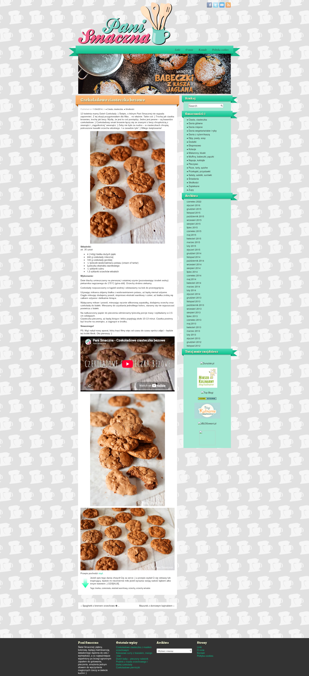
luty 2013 (191, 334)
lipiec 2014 (192, 271)
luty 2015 (191, 245)
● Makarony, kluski (196, 152)
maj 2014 (191, 279)
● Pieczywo (192, 164)
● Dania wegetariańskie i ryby (202, 130)
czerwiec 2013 (194, 319)
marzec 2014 (193, 286)
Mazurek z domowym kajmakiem (156, 605)
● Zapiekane (193, 186)
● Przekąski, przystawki (198, 171)
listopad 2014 (193, 257)
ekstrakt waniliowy (119, 588)
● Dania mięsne (195, 127)
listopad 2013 (193, 301)
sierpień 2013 (194, 312)
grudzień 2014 (194, 253)
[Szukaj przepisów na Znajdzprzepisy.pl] (207, 392)
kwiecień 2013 (194, 327)
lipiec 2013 (192, 316)
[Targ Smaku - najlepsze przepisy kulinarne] (207, 437)
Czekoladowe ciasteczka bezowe (112, 100)
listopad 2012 (193, 345)
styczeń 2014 (193, 293)
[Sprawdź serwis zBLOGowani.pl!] (207, 423)
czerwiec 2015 (194, 231)
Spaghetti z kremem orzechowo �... (101, 605)
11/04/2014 (98, 109)
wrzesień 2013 (194, 308)
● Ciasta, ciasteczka (114, 109)
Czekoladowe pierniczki (128, 667)
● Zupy (190, 189)
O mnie (189, 49)
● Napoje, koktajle (196, 160)
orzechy (131, 588)
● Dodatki (191, 141)
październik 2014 (195, 260)
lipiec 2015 (192, 227)
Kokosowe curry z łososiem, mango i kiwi (134, 654)
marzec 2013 (193, 330)
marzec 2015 (193, 242)
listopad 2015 (193, 212)
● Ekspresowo (194, 145)
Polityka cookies (220, 49)
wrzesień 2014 (194, 264)
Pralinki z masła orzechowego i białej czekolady (132, 663)
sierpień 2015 (194, 223)
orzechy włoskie (143, 588)
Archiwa (160, 646)
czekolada (106, 588)
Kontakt (203, 49)
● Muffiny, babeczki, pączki (200, 156)
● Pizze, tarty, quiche (197, 167)
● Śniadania (193, 178)
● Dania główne (195, 123)
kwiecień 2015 (194, 238)
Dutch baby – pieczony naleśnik (132, 658)
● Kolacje (191, 149)
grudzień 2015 (194, 208)
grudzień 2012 (194, 342)
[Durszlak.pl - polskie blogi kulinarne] (207, 363)
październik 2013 (195, 305)
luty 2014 (191, 290)
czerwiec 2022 (194, 201)
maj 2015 (191, 234)
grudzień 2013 (194, 297)
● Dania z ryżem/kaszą (198, 134)
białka (98, 588)
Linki (177, 49)
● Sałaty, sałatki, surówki (199, 175)
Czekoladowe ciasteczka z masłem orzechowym (134, 648)
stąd (100, 573)
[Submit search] (222, 106)
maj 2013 (191, 323)
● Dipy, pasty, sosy (196, 138)
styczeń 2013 (193, 338)
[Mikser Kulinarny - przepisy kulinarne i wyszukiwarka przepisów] (207, 377)
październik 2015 (195, 216)
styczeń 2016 (193, 205)
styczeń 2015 (193, 249)
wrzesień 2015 (194, 220)
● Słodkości (129, 109)
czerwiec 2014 (194, 275)
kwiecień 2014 (194, 282)
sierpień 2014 (194, 268)
